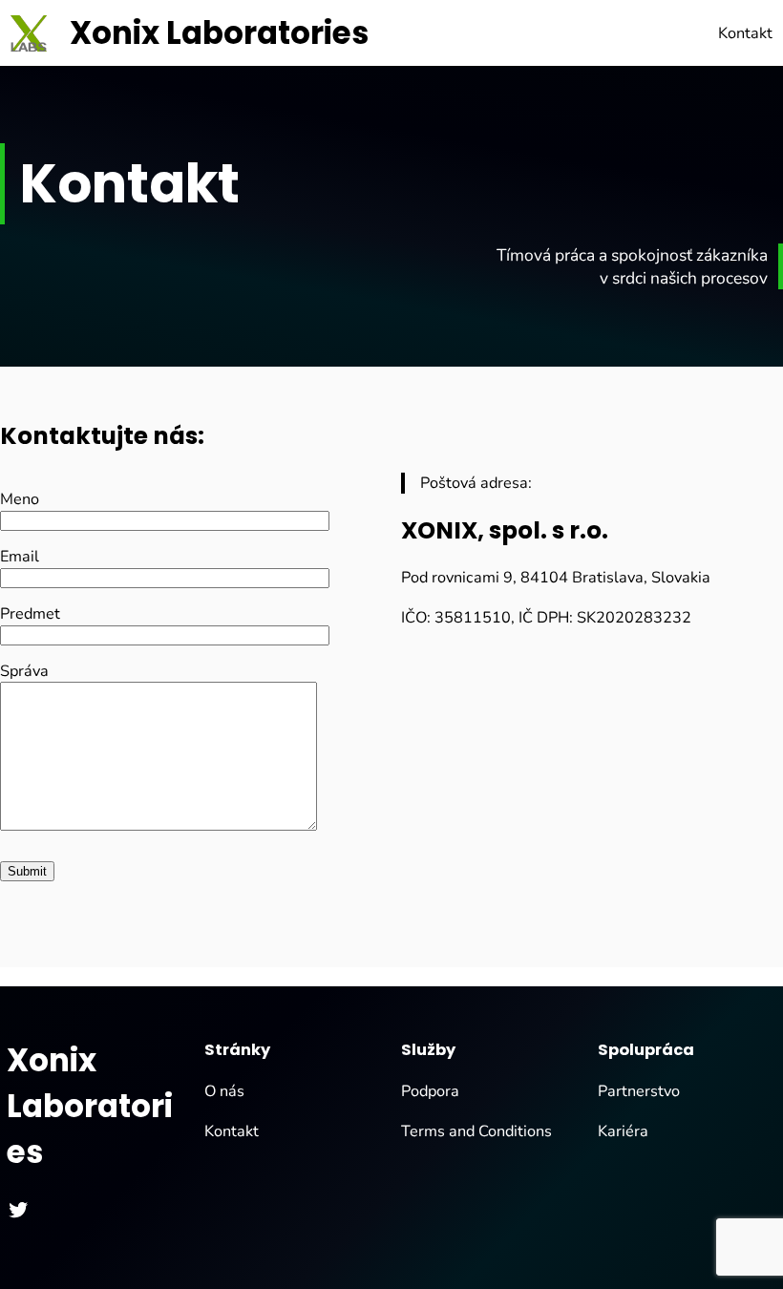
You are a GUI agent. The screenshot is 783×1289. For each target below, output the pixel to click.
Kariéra (623, 1131)
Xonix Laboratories (219, 32)
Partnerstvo (639, 1091)
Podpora (430, 1091)
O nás (224, 1091)
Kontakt (231, 1131)
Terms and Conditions (476, 1131)
